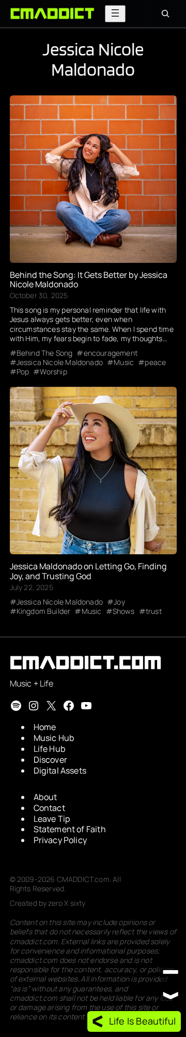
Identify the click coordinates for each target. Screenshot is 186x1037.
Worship (53, 371)
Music (124, 362)
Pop (23, 371)
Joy (119, 602)
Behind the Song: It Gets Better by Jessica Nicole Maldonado (88, 279)
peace (155, 362)
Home (45, 727)
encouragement (110, 353)
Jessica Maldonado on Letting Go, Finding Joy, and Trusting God (88, 571)
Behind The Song (45, 353)
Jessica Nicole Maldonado (60, 362)
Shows (124, 611)
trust (154, 611)
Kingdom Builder (44, 611)
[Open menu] (115, 13)
